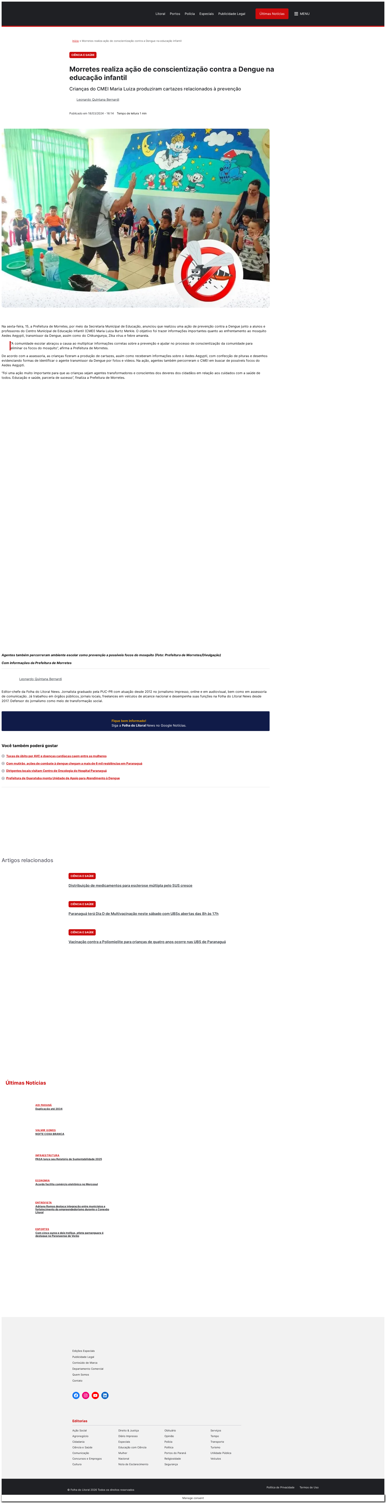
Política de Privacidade (281, 1487)
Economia (42, 1180)
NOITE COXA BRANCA (49, 1133)
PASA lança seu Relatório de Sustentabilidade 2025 (68, 1159)
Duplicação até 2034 (49, 1108)
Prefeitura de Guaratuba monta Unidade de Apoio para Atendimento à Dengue (63, 778)
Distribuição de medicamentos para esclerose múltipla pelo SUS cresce (130, 885)
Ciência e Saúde (82, 54)
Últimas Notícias (272, 14)
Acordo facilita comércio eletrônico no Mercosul (66, 1184)
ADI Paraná (43, 1105)
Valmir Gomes (45, 1130)
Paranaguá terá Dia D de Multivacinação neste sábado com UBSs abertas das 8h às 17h (144, 914)
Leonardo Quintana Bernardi (98, 100)
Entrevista (43, 1202)
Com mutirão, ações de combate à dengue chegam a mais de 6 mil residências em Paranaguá (74, 763)
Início (75, 40)
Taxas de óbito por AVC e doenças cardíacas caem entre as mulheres (56, 756)
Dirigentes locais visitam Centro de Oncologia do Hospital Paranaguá (56, 771)
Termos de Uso (309, 1487)
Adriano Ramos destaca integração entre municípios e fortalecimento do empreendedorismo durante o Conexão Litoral (72, 1209)
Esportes (42, 1229)
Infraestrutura (47, 1155)
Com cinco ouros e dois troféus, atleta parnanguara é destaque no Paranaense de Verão (69, 1234)
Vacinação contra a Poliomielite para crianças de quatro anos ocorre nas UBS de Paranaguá (147, 942)
